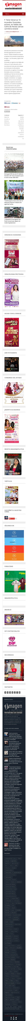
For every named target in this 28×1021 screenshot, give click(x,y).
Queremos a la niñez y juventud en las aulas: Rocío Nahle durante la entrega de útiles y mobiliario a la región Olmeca (12, 847)
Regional (7, 992)
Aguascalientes (15, 863)
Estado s (16, 929)
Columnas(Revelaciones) (10, 896)
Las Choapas (8, 943)
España (9, 917)
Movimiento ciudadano (10, 957)
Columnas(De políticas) (10, 893)
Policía (10, 971)
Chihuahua (7, 867)
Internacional (8, 938)
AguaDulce (7, 863)
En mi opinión (8, 915)
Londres (18, 945)
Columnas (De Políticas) (10, 886)
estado (6, 922)
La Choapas (15, 938)
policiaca (16, 971)
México (6, 947)
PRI (5, 985)
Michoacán (12, 947)
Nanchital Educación (9, 964)
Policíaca (13, 973)
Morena (7, 954)
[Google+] (11, 1019)
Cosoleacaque (8, 900)
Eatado (12, 910)
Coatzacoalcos (8, 872)
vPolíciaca (14, 1004)
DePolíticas (7, 907)
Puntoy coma (8, 987)
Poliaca (19, 969)
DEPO (13, 905)
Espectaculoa (8, 919)
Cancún (11, 865)
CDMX (16, 865)
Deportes (7, 910)
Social (17, 999)
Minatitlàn (7, 950)
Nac (18, 957)
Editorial (11, 1015)
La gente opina (8, 940)
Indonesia (15, 936)
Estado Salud (17, 924)
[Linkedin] (14, 1019)
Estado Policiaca (8, 929)
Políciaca (18, 973)
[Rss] (11, 1017)
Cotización (7, 903)
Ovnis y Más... (16, 966)
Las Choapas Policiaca (10, 945)
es (5, 917)
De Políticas (7, 905)
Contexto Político (14, 898)
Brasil (6, 865)
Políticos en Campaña (9, 983)
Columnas (19, 882)
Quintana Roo (16, 987)
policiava (19, 978)
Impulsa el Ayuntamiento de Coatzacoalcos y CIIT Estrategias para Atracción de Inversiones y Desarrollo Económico (13, 762)
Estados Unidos (14, 931)
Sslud (6, 1001)
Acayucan (7, 860)
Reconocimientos (9, 990)
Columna (13, 882)
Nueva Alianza (8, 966)
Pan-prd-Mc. (13, 969)
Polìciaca (7, 976)
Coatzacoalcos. (8, 877)
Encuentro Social (16, 915)
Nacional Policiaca (9, 961)
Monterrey (13, 952)
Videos (19, 1001)
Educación (13, 912)
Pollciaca (18, 983)
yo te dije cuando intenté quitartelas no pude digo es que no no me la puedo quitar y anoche (13, 1007)
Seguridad (12, 999)
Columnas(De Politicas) (10, 891)
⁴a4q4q (19, 858)
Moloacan (13, 950)
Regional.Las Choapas (10, 997)
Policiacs (13, 978)
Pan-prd (7, 969)
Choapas (14, 867)
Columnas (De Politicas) (10, 884)
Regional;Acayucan (15, 992)
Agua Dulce (13, 860)
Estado (11, 922)
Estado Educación (9, 924)
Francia (11, 933)
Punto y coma (11, 985)
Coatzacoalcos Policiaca (10, 874)
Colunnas (7, 898)
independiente (8, 936)
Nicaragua (18, 964)
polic (6, 971)
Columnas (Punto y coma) (10, 889)
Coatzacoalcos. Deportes (10, 879)
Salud (6, 999)
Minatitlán (19, 947)
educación (7, 912)
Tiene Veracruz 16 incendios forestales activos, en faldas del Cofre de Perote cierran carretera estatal (13, 24)
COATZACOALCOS (17, 872)
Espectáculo (16, 917)
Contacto (16, 1015)
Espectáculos (16, 919)
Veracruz (14, 1001)
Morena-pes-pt (13, 954)
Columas (7, 882)
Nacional (13, 959)
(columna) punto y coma (10, 858)
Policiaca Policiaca (15, 976)
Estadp (6, 933)
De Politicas (18, 903)
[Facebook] (14, 1017)
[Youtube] (16, 1019)
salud (18, 997)
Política (11, 980)
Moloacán (7, 952)
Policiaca (7, 973)
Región (16, 990)
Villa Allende (7, 1004)
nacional (7, 959)
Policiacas (7, 978)
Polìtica (16, 980)
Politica (6, 980)
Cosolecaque (16, 900)
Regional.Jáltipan (8, 994)
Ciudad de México (9, 870)
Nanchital (17, 961)
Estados (7, 931)
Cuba (13, 903)
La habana (16, 940)
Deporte (13, 907)
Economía (18, 910)
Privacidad (6, 1015)
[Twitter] (16, 1017)
